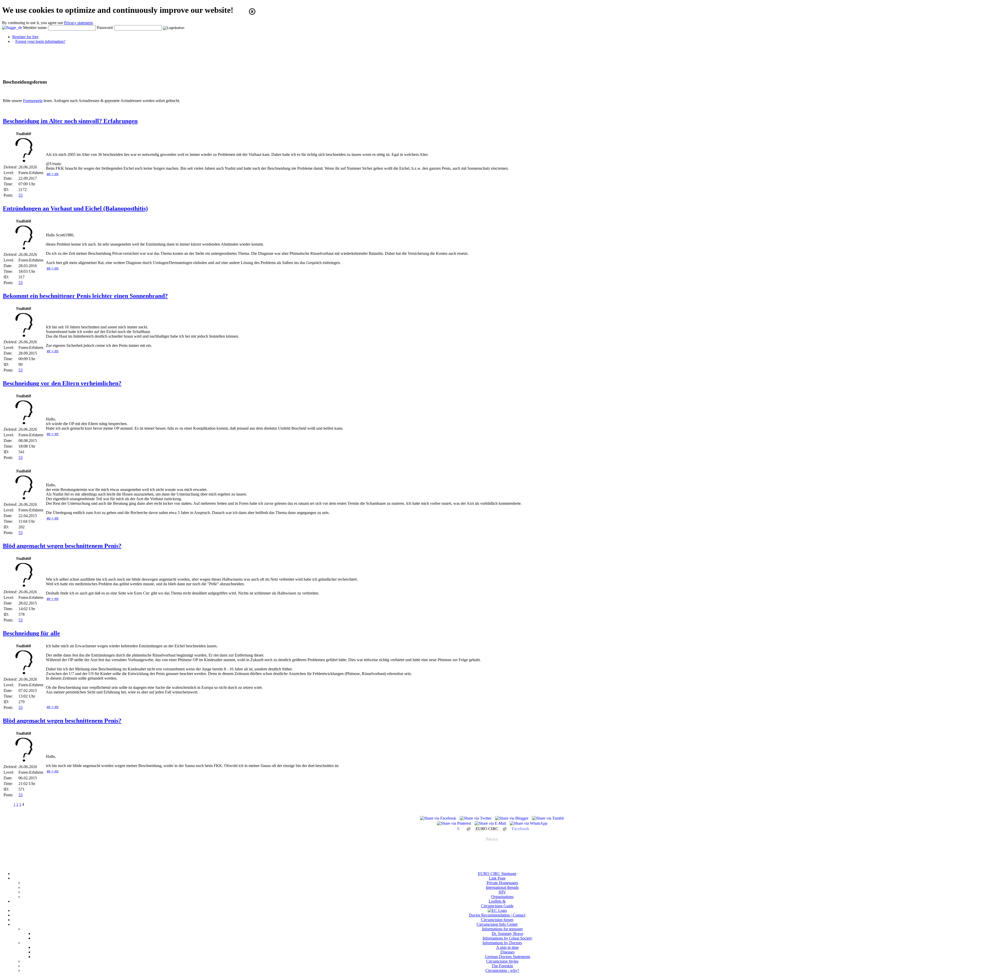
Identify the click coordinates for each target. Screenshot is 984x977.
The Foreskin (502, 966)
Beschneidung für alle (31, 633)
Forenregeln (33, 100)
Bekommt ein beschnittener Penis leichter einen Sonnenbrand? (85, 296)
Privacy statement (78, 23)
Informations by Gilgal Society (507, 938)
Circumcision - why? (502, 970)
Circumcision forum (497, 920)
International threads (502, 887)
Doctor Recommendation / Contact (497, 915)
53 (20, 195)
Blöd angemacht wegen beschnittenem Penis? (62, 545)
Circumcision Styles (502, 961)
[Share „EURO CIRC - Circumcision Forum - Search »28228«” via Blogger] (512, 818)
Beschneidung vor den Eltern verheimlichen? (62, 383)
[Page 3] (8, 804)
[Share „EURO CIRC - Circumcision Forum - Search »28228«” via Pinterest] (454, 823)
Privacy (492, 839)
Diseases (507, 952)
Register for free (25, 37)
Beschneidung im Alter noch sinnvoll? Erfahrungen (70, 121)
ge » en (52, 174)
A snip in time (507, 947)
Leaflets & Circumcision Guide (497, 903)
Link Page (497, 878)
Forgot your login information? (40, 41)
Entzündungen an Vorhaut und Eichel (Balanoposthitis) (75, 208)
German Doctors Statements (507, 956)
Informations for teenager (502, 929)
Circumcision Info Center (497, 924)
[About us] (497, 910)
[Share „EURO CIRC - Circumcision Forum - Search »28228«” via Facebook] (438, 818)
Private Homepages (502, 883)
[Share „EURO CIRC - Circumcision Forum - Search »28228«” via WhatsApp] (528, 823)
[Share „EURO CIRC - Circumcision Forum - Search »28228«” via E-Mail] (491, 823)
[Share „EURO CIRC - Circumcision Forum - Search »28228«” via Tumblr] (548, 818)
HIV (502, 892)
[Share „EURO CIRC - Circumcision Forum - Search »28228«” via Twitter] (476, 818)
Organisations (502, 896)
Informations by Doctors (502, 943)
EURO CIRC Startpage (497, 873)
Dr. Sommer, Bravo (507, 933)
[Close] (252, 11)
